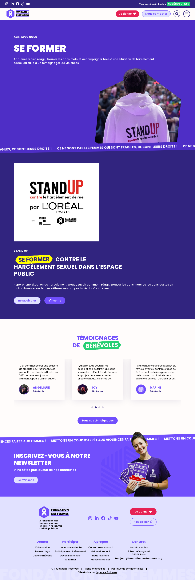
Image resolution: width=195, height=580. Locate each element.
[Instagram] (7, 4)
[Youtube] (28, 4)
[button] (92, 407)
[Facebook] (17, 4)
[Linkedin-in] (12, 4)
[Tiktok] (23, 4)
